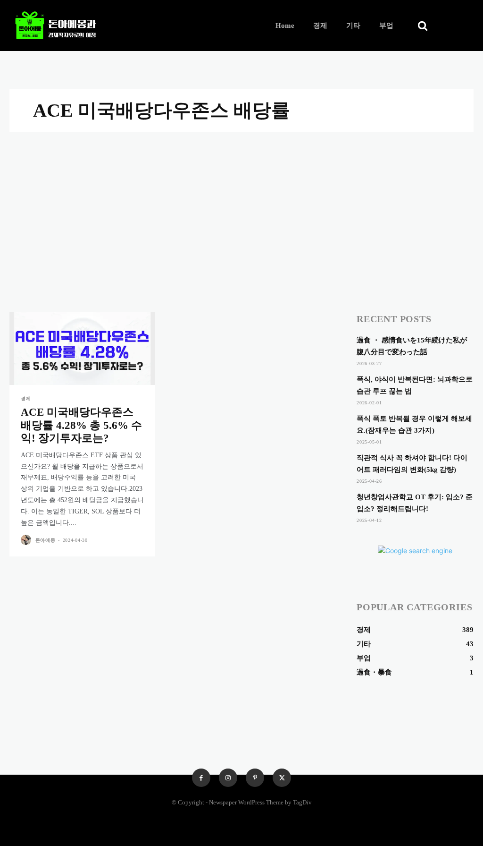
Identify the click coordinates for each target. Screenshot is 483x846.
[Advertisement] (241, 203)
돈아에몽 (45, 540)
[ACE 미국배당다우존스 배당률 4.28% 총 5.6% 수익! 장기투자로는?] (82, 348)
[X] (282, 778)
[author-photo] (27, 540)
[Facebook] (201, 778)
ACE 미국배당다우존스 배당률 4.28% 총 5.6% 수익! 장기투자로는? (81, 425)
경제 (26, 398)
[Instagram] (228, 778)
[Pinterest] (255, 778)
